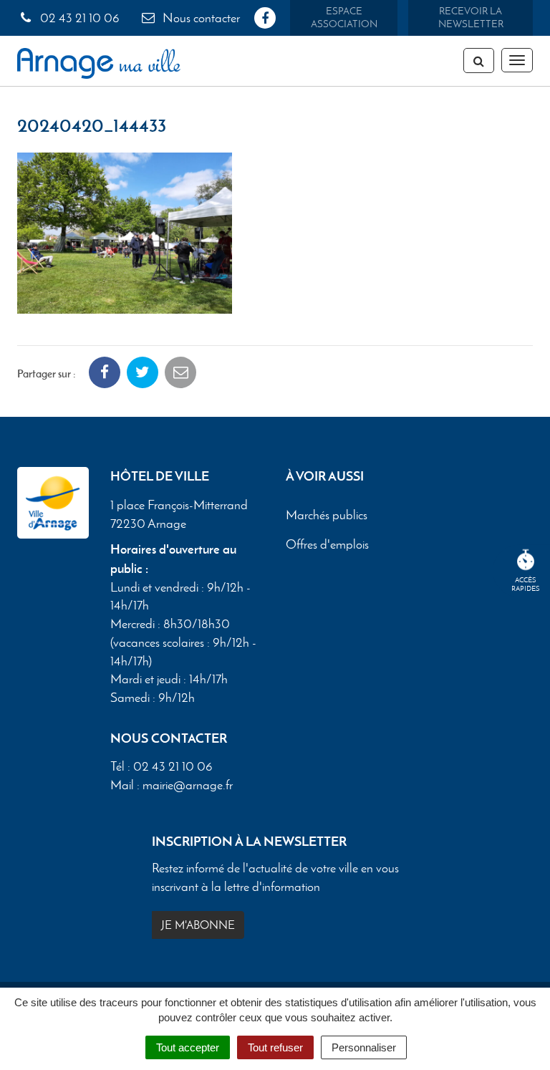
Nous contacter (200, 18)
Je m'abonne (198, 925)
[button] (124, 231)
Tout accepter (187, 1047)
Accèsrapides (525, 584)
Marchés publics (326, 515)
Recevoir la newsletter (470, 17)
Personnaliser (364, 1047)
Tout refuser (275, 1047)
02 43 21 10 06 (78, 18)
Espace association (344, 17)
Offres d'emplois (327, 544)
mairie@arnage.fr (188, 785)
